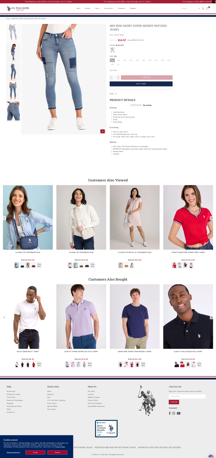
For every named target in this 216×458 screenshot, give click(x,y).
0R (118, 64)
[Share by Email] (116, 94)
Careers (91, 394)
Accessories (108, 8)
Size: (113, 56)
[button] (4, 218)
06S (124, 60)
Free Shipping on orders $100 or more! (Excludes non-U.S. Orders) (43, 1)
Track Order (11, 397)
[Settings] (203, 8)
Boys (97, 8)
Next (104, 79)
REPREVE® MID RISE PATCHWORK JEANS (73, 447)
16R (112, 64)
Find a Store (51, 403)
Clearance (121, 8)
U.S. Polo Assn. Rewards (56, 400)
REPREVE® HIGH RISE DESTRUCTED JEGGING (159, 447)
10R (156, 60)
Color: (117, 45)
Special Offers (52, 406)
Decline (57, 452)
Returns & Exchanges (15, 400)
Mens (49, 391)
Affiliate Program (94, 397)
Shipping (10, 403)
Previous (23, 79)
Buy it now (141, 84)
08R (149, 60)
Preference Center (13, 394)
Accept (35, 452)
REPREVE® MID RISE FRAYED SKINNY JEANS (115, 447)
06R (143, 60)
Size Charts (51, 409)
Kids (48, 397)
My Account (11, 391)
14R (168, 60)
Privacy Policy (60, 447)
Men (78, 8)
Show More (39, 265)
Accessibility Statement (96, 406)
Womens (50, 394)
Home (8, 18)
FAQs (9, 409)
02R (131, 60)
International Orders (14, 406)
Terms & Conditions (95, 403)
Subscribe (173, 402)
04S (118, 60)
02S (112, 60)
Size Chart (113, 70)
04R (137, 60)
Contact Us (11, 412)
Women (87, 8)
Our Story (91, 391)
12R (162, 60)
